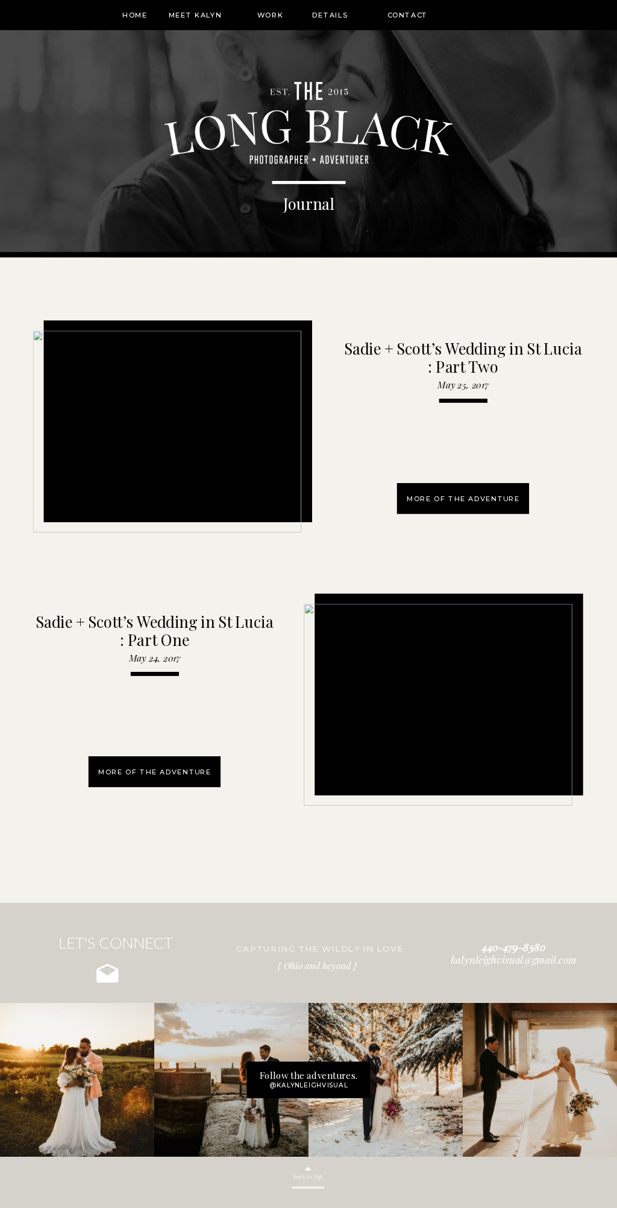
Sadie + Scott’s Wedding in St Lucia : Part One (154, 630)
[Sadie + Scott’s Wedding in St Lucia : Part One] (438, 705)
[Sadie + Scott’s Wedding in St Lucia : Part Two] (167, 432)
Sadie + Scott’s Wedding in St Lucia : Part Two (462, 358)
